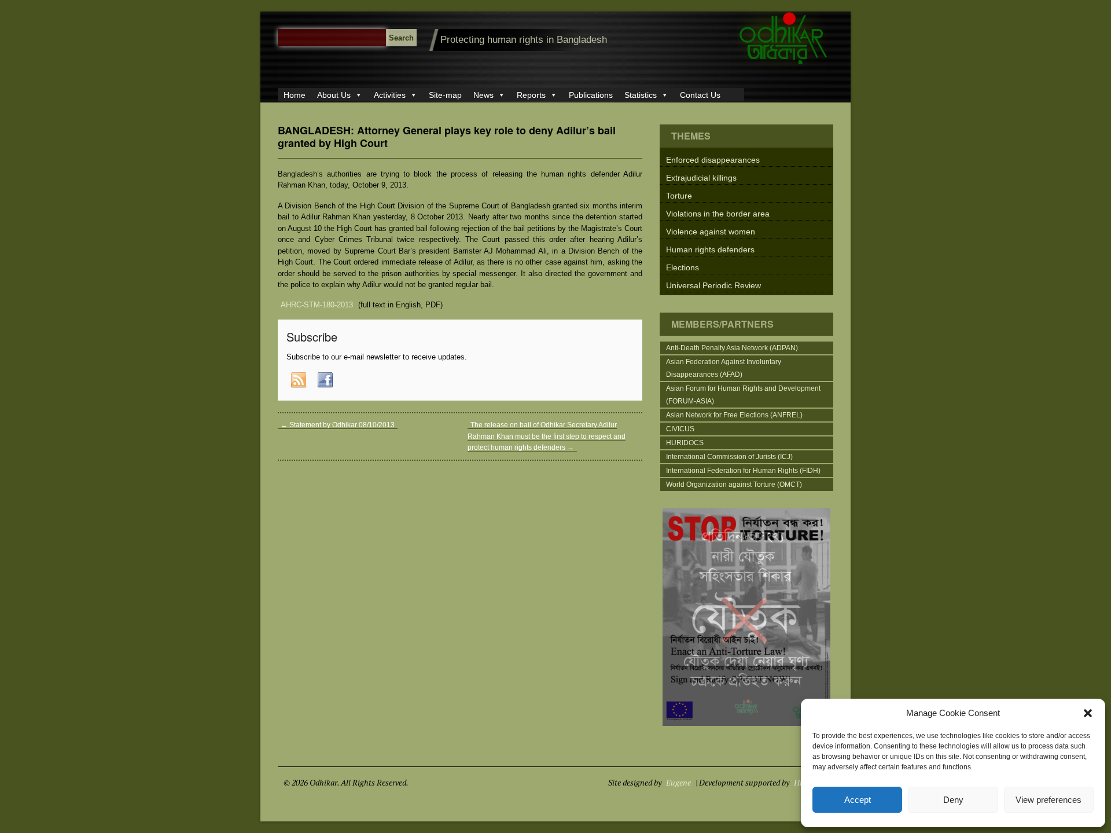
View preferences (1048, 800)
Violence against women (710, 231)
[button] (1088, 713)
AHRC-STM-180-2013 (317, 304)
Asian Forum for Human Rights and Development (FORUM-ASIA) (743, 394)
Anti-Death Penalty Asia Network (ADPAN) (732, 348)
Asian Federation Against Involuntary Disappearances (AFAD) (723, 368)
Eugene (678, 782)
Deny (953, 800)
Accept (857, 800)
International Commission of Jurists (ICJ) (729, 457)
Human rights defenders (710, 249)
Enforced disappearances (713, 159)
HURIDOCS (685, 443)
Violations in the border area (718, 213)
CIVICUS (680, 429)
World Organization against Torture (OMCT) (734, 484)
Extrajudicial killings (701, 177)
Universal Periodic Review (713, 285)
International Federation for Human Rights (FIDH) (743, 471)
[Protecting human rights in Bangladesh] (783, 64)
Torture (679, 195)
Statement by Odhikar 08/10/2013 (338, 424)
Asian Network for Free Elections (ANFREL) (734, 415)
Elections (682, 267)
